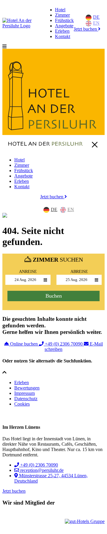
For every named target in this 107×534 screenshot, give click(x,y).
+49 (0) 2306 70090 (64, 343)
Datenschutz (25, 398)
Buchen (53, 296)
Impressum (24, 393)
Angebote (64, 25)
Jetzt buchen (86, 29)
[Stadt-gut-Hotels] (20, 522)
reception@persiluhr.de (41, 470)
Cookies (22, 403)
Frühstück (64, 20)
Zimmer (62, 15)
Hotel (60, 9)
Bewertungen (27, 387)
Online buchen (24, 343)
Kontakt (62, 36)
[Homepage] (22, 25)
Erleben (62, 31)
